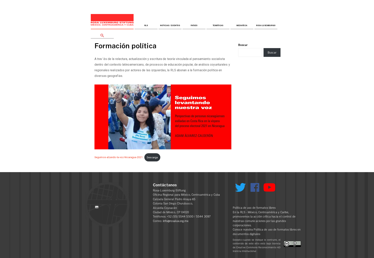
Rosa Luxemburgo (266, 25)
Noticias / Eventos (170, 25)
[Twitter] (240, 189)
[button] (102, 34)
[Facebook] (255, 187)
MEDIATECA (241, 25)
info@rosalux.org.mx (175, 221)
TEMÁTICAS (218, 25)
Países (194, 25)
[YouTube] (269, 189)
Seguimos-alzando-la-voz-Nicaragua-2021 (118, 157)
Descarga (152, 157)
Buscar (243, 45)
